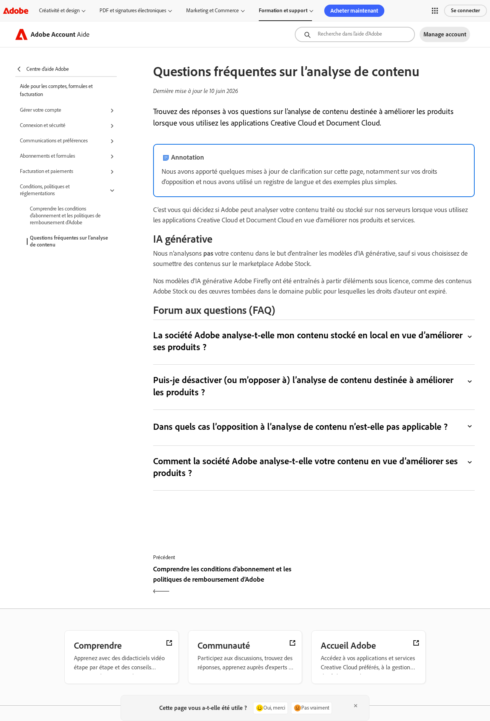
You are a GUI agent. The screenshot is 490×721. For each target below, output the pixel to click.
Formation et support (283, 10)
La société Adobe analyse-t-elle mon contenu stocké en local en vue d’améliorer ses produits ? (307, 341)
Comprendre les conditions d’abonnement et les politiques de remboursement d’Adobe (65, 216)
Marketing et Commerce (212, 10)
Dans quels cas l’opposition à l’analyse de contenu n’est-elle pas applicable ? (300, 426)
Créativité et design (59, 10)
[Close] (356, 706)
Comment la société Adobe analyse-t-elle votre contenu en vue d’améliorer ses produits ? (305, 466)
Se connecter (465, 10)
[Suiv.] (395, 580)
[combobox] (355, 34)
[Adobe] (15, 10)
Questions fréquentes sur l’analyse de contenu (69, 241)
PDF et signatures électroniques (133, 10)
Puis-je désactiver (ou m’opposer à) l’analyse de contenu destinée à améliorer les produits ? (303, 385)
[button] (435, 11)
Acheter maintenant (354, 10)
